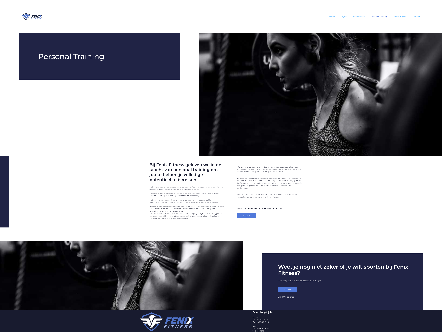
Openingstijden (400, 17)
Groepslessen (359, 17)
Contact (416, 17)
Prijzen (344, 17)
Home (332, 17)
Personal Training (379, 17)
